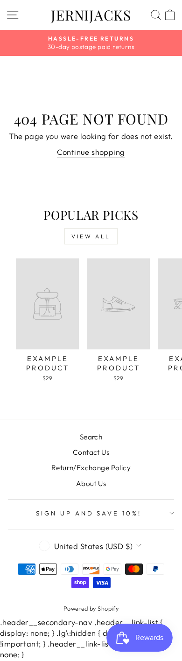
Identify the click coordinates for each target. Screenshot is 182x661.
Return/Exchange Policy (91, 467)
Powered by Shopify (91, 608)
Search (91, 436)
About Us (91, 483)
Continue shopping (91, 152)
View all (91, 236)
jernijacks (91, 15)
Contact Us (91, 452)
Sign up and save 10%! (88, 513)
